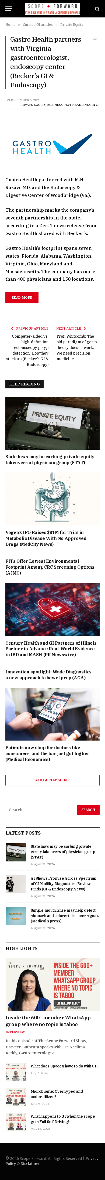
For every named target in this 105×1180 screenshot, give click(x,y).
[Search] (97, 9)
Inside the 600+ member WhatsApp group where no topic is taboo (48, 1021)
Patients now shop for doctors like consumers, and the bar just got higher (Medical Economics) (47, 753)
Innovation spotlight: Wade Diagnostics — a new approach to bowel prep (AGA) (50, 674)
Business (55, 105)
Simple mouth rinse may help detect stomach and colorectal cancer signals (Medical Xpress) (65, 915)
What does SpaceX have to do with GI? (64, 1066)
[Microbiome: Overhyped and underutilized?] (16, 1097)
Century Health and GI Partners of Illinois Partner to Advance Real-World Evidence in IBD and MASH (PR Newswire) (50, 649)
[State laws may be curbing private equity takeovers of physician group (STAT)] (52, 423)
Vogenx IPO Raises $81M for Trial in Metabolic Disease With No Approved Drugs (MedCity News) (45, 538)
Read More (22, 297)
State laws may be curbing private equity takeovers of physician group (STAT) (49, 459)
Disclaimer (30, 1163)
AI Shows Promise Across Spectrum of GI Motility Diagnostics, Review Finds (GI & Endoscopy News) (63, 884)
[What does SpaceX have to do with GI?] (16, 1072)
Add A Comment (52, 780)
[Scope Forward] (52, 8)
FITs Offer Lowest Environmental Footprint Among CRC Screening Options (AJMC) (49, 567)
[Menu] (8, 9)
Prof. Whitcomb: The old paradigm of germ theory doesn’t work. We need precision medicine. (77, 347)
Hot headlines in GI (82, 105)
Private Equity (32, 105)
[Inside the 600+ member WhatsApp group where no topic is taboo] (53, 984)
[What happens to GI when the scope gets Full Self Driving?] (16, 1122)
